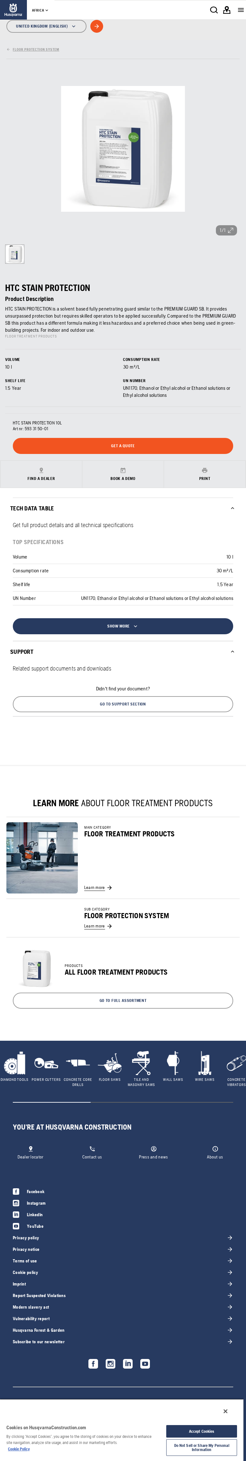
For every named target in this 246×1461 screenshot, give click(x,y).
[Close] (225, 1411)
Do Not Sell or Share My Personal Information (201, 1447)
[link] (13, 10)
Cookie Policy (19, 1449)
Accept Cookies (202, 1431)
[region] (121, 1430)
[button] (123, 704)
